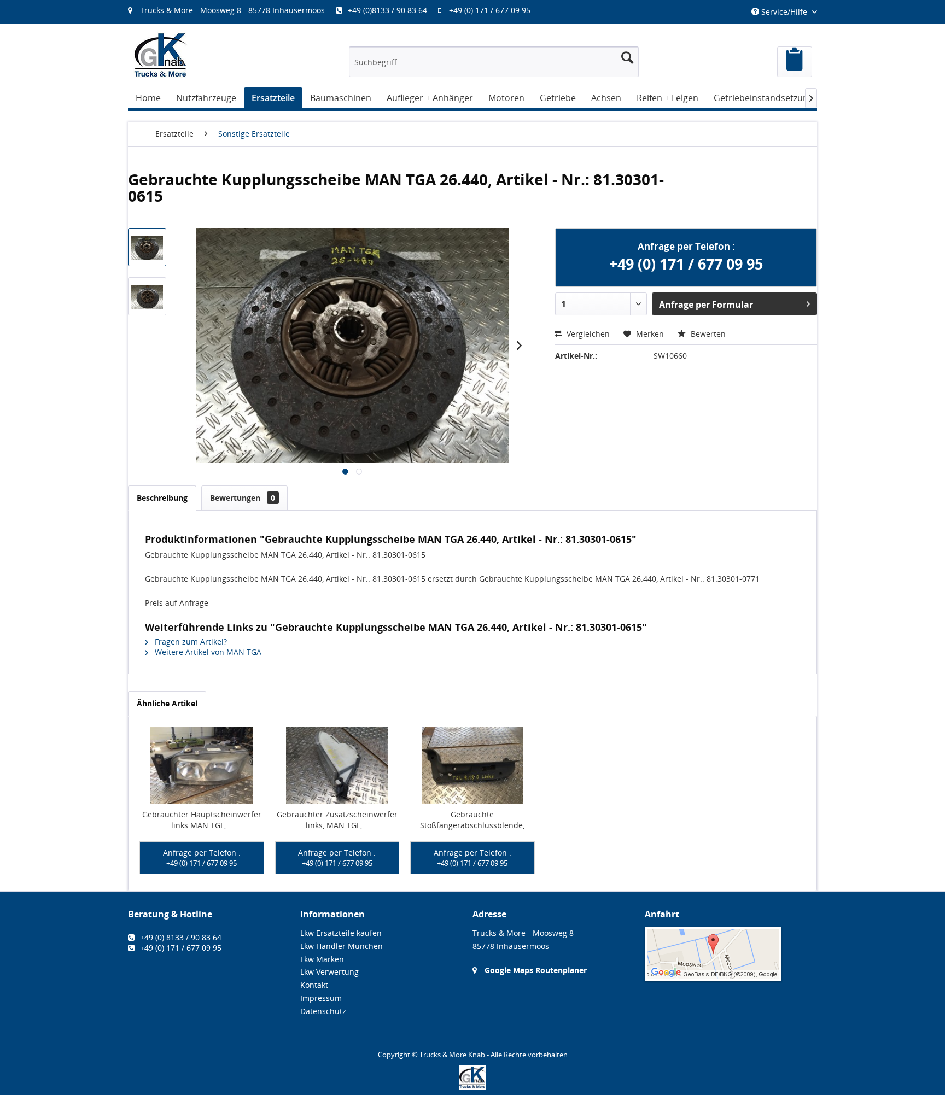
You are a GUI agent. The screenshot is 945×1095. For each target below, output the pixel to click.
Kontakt (314, 985)
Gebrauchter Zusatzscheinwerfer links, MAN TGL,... (337, 819)
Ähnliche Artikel (167, 703)
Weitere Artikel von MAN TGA (207, 652)
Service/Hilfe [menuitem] (784, 12)
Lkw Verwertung (329, 972)
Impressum (321, 998)
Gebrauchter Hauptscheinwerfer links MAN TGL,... (201, 819)
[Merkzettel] (794, 61)
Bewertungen (242, 498)
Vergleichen (587, 334)
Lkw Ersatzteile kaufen (341, 933)
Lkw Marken (322, 959)
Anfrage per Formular (706, 304)
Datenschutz (323, 1011)
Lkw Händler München (341, 946)
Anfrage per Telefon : (202, 857)
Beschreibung (162, 498)
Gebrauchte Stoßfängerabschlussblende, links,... (472, 820)
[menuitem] (334, 10)
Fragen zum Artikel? (190, 641)
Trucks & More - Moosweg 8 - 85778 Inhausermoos (232, 10)
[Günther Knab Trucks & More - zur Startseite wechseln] (160, 55)
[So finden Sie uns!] (731, 954)
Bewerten (707, 334)
